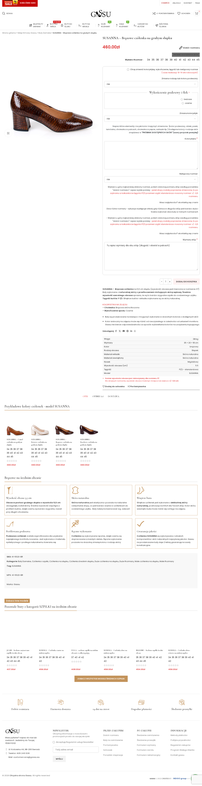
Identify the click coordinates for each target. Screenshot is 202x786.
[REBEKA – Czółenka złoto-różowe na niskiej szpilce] (182, 630)
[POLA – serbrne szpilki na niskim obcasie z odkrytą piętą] (84, 630)
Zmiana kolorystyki (189, 113)
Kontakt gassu (177, 755)
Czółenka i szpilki (40, 561)
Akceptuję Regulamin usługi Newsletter (75, 742)
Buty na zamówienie (113, 740)
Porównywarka (110, 745)
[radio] (148, 59)
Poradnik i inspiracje (113, 755)
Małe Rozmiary (167, 561)
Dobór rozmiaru (111, 735)
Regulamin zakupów (180, 745)
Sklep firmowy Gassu (27, 33)
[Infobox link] (20, 705)
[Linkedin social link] (131, 331)
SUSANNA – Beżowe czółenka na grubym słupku (39, 442)
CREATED (165, 779)
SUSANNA (16, 566)
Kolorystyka (191, 138)
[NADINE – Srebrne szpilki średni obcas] (149, 630)
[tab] (85, 396)
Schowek (107, 750)
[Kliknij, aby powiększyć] (8, 133)
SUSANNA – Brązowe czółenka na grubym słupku (64, 442)
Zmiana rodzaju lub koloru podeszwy (180, 78)
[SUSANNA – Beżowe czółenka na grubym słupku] (40, 424)
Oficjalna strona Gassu (21, 775)
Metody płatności (179, 735)
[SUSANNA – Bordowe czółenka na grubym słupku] (89, 424)
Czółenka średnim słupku (81, 561)
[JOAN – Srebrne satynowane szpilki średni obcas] (20, 630)
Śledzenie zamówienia (148, 735)
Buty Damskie (45, 33)
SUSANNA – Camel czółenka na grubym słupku (15, 442)
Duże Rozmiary (126, 561)
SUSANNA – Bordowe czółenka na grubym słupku (88, 442)
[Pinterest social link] (127, 331)
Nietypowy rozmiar (188, 173)
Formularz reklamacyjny (148, 755)
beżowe (187, 99)
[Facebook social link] (116, 331)
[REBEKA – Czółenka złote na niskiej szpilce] (117, 630)
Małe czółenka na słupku (147, 561)
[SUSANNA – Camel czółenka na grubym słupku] (15, 424)
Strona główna (9, 33)
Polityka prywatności (180, 740)
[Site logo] (101, 13)
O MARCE (165, 3)
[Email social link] (124, 331)
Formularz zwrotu (145, 750)
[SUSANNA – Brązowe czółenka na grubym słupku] (64, 424)
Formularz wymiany (146, 745)
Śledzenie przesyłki (146, 740)
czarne (188, 103)
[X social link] (120, 331)
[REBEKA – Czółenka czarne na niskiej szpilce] (52, 630)
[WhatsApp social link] (135, 331)
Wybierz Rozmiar (133, 59)
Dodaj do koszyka (186, 281)
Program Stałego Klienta (182, 750)
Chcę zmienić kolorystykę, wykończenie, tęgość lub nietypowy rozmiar (164, 71)
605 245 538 (23, 753)
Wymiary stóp (190, 239)
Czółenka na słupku (58, 561)
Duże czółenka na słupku (107, 561)
